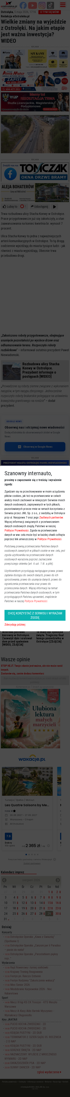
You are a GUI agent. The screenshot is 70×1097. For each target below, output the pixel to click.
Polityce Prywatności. (36, 601)
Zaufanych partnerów (51, 517)
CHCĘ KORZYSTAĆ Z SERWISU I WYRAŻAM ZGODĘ (35, 615)
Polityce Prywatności (16, 530)
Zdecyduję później (14, 624)
